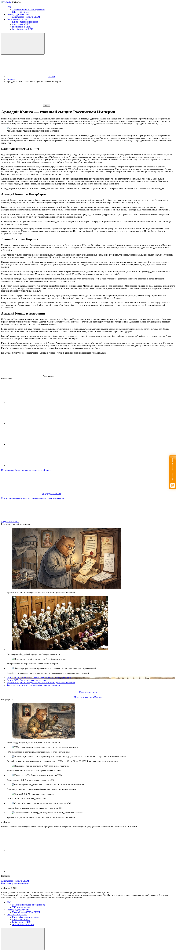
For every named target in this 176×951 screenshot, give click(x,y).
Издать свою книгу (88, 692)
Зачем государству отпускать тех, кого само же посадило (33, 685)
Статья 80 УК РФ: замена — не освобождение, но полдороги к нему (39, 677)
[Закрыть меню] (23, 939)
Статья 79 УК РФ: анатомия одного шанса (26, 680)
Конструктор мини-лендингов (15, 883)
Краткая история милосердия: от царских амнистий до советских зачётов (41, 682)
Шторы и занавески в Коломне (88, 697)
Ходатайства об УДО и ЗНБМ (15, 881)
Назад (46, 105)
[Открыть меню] (23, 44)
